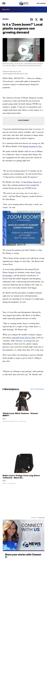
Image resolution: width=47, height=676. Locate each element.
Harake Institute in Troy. (32, 146)
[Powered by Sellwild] (41, 517)
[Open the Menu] (4, 3)
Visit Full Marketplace (37, 389)
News (6, 19)
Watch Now (40, 3)
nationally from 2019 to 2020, (24, 337)
